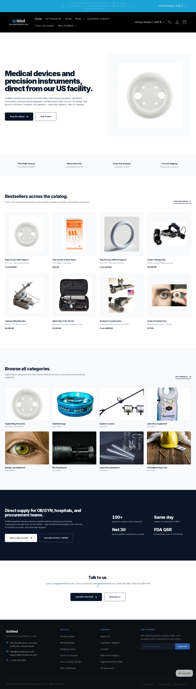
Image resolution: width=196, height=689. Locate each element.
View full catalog (181, 201)
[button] (79, 18)
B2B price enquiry (109, 655)
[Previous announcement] (63, 6)
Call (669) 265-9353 (84, 597)
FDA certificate (68, 668)
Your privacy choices (71, 661)
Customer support (110, 642)
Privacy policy (67, 636)
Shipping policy (68, 649)
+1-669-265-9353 (18, 660)
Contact (104, 649)
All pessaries (107, 668)
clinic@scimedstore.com (104, 583)
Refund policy (67, 642)
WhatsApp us (114, 597)
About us (105, 636)
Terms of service (69, 655)
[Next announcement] (133, 6)
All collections (181, 377)
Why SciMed (45, 116)
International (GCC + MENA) (56, 538)
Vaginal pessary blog (111, 661)
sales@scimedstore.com (63, 583)
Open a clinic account (19, 538)
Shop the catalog (17, 116)
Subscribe (182, 646)
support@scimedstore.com (23, 654)
